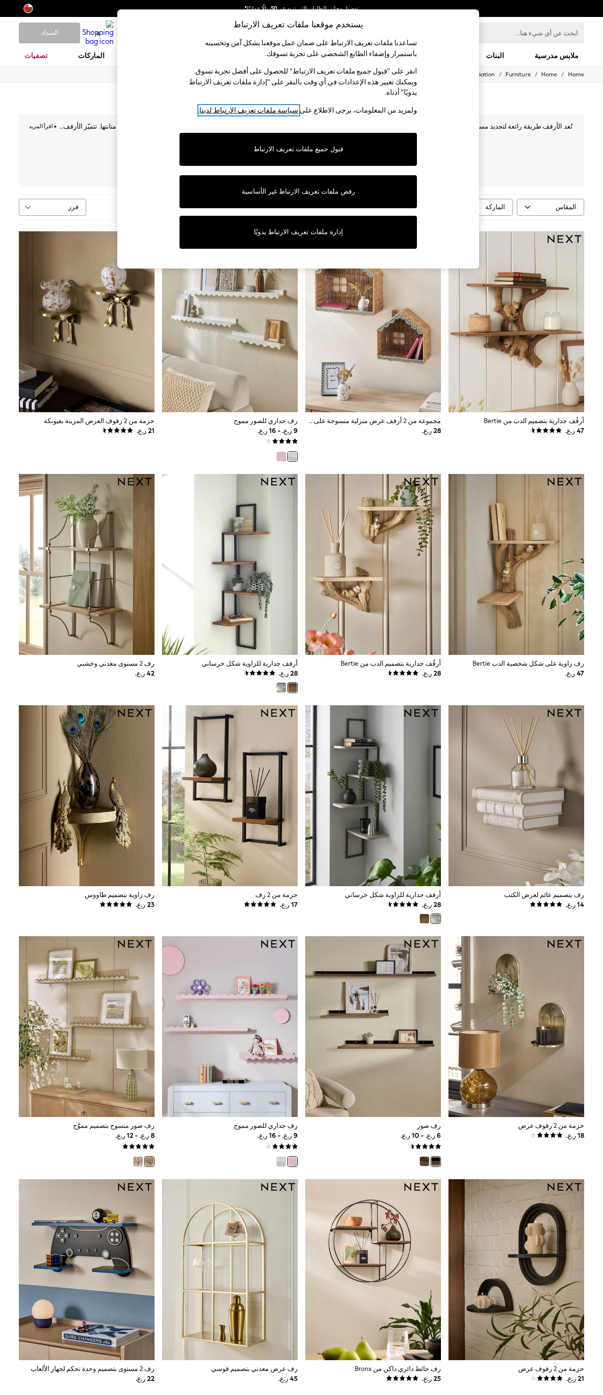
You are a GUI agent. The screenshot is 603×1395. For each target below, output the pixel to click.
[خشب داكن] (292, 687)
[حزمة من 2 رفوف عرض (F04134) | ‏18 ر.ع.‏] (516, 1026)
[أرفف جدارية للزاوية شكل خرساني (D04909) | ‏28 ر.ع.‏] (373, 795)
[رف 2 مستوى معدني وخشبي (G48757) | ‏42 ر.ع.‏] (87, 564)
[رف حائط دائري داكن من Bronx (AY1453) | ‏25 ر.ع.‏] (373, 1269)
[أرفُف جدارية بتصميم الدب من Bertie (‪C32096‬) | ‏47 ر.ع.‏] (516, 321)
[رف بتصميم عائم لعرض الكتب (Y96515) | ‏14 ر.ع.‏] (516, 795)
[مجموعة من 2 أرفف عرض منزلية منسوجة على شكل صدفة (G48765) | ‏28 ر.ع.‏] (373, 321)
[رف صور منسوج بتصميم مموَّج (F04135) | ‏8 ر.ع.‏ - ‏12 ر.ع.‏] (87, 1026)
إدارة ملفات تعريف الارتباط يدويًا (298, 232)
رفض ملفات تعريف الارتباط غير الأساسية (298, 192)
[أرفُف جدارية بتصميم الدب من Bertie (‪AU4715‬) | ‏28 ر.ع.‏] (373, 564)
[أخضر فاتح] (149, 1161)
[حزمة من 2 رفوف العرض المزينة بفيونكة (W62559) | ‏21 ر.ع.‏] (87, 321)
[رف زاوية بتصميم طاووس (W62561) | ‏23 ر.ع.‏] (87, 795)
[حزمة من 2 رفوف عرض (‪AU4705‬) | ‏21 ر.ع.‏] (516, 1269)
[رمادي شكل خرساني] (281, 687)
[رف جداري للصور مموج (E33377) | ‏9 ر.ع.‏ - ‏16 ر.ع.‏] (230, 321)
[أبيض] (292, 456)
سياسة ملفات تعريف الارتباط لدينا (248, 110)
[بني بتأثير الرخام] (424, 1161)
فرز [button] (73, 207)
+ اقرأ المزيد (43, 125)
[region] (298, 139)
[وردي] (281, 456)
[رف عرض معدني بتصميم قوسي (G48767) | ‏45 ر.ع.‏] (230, 1269)
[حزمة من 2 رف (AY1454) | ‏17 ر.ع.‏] (230, 795)
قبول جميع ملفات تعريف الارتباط (298, 149)
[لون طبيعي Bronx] (435, 1161)
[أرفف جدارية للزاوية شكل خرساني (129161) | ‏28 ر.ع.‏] (230, 564)
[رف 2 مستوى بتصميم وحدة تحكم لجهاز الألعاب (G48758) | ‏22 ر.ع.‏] (87, 1269)
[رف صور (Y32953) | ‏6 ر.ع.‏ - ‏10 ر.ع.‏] (373, 1026)
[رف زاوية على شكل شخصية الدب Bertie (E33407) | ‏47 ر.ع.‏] (516, 564)
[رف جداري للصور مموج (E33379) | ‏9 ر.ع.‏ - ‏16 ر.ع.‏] (230, 1026)
